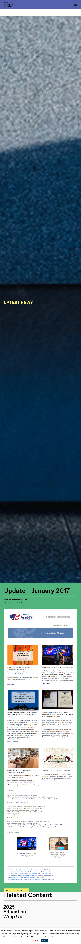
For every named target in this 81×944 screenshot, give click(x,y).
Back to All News (14, 890)
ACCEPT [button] (44, 940)
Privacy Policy (59, 931)
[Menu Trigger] (75, 4)
